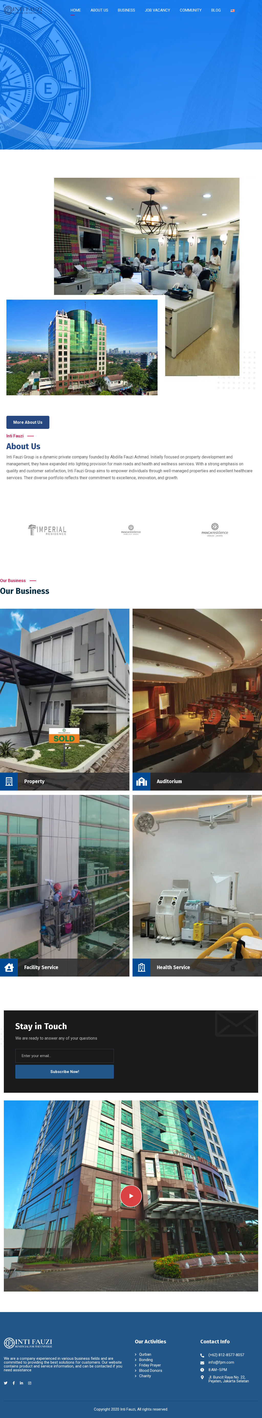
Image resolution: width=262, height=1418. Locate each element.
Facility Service (34, 799)
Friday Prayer (150, 1365)
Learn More (228, 124)
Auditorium (161, 613)
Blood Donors (150, 1370)
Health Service (166, 795)
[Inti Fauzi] (23, 10)
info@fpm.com (221, 1362)
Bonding (146, 1359)
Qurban (145, 1354)
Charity (145, 1376)
